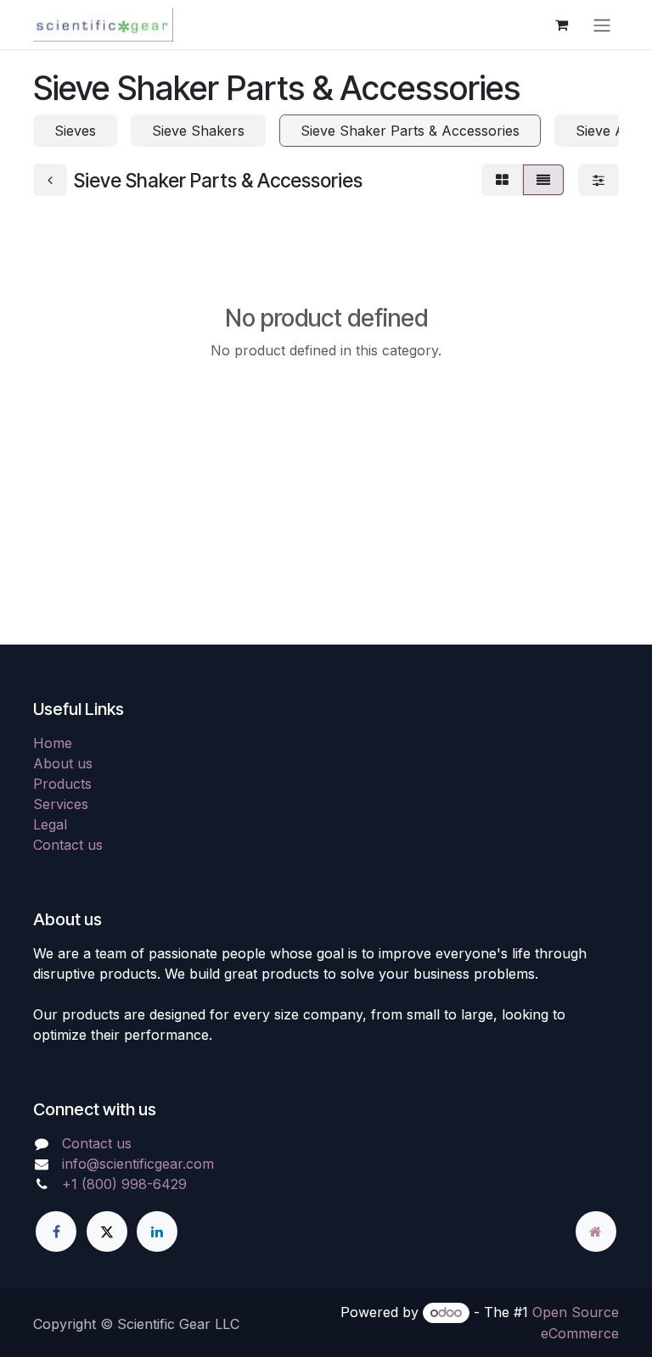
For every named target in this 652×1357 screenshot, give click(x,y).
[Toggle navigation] (602, 24)
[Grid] (502, 180)
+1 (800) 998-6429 (124, 1184)
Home (52, 742)
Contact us (68, 844)
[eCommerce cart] (561, 25)
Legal (50, 824)
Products (62, 783)
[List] (543, 180)
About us (63, 763)
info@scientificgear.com (138, 1163)
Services (60, 804)
